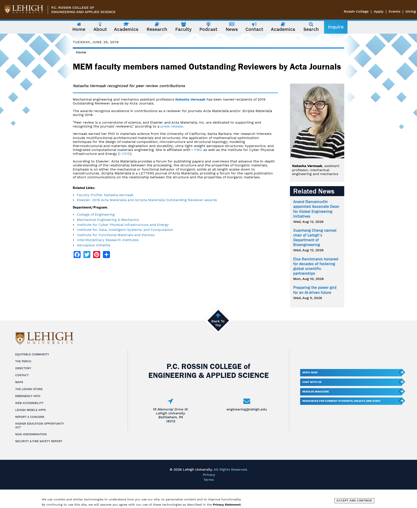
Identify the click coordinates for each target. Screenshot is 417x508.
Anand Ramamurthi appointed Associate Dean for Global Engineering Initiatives (316, 209)
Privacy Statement (227, 504)
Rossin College (356, 11)
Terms (209, 480)
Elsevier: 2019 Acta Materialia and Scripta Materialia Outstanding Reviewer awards (147, 200)
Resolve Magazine (315, 391)
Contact (22, 375)
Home (81, 52)
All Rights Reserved (230, 469)
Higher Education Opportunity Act (39, 425)
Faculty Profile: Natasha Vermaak (105, 195)
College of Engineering (96, 214)
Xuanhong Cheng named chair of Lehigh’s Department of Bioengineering (314, 237)
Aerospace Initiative (93, 245)
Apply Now (310, 372)
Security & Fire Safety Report (38, 441)
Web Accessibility (29, 403)
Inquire (336, 27)
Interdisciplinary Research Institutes (108, 240)
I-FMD (197, 150)
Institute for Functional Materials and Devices (115, 235)
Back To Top (218, 323)
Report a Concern (29, 417)
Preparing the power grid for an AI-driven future (314, 290)
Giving (410, 11)
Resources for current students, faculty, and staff (341, 400)
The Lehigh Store (29, 389)
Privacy (209, 475)
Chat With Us (311, 382)
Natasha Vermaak (190, 99)
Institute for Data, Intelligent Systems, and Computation (125, 230)
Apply (379, 11)
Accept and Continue (354, 500)
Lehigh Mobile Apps (30, 410)
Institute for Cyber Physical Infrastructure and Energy (123, 225)
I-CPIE (124, 154)
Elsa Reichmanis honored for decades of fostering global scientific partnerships (315, 266)
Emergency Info (27, 396)
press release (172, 126)
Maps (19, 382)
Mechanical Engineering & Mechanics (108, 220)
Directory (23, 368)
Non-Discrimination (31, 434)
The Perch (23, 361)
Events (394, 11)
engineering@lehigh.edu (247, 409)
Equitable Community (32, 354)
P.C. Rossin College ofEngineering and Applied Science (83, 9)
